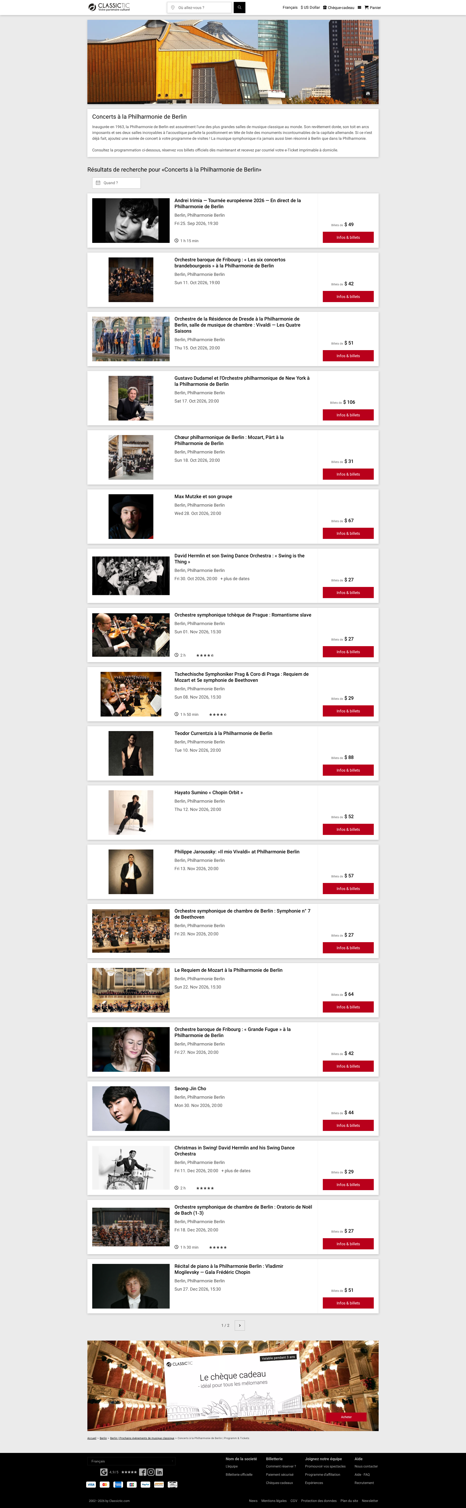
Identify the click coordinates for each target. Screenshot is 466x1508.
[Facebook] (104, 1471)
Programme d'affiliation (322, 1474)
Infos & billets (348, 237)
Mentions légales (274, 1501)
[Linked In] (159, 1473)
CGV (294, 1501)
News (253, 1501)
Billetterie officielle (239, 1474)
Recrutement (364, 1483)
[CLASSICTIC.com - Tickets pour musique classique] (109, 7)
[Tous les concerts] (239, 7)
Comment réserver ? (281, 1466)
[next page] (240, 1325)
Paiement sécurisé (279, 1474)
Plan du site (349, 1501)
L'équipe (232, 1466)
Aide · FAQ (362, 1474)
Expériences (314, 1483)
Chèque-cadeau (340, 7)
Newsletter (370, 1501)
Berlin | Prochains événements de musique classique (142, 1438)
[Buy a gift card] (233, 1386)
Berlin (103, 1438)
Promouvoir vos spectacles (325, 1466)
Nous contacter (366, 1466)
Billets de (337, 225)
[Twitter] (151, 1473)
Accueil (91, 1438)
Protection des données (319, 1501)
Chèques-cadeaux (279, 1483)
